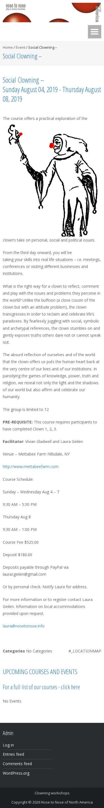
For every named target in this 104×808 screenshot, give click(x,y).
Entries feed (13, 754)
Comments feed (17, 763)
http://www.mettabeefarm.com (31, 466)
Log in (8, 745)
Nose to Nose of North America (67, 802)
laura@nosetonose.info (24, 626)
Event (20, 47)
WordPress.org (16, 773)
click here (70, 687)
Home (8, 47)
